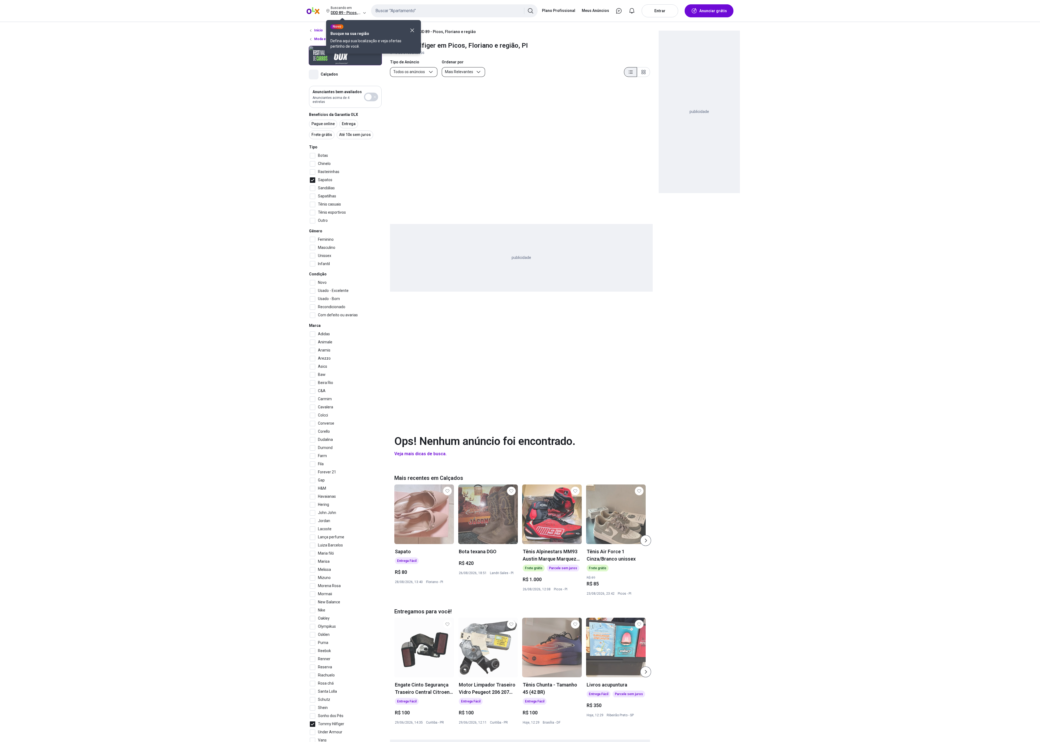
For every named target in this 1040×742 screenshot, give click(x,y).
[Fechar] (412, 30)
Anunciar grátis (713, 11)
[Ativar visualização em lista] (630, 72)
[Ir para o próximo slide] (645, 540)
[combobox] (454, 10)
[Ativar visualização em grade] (643, 72)
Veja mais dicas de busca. (420, 453)
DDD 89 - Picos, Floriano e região (446, 32)
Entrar (659, 11)
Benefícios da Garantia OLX (333, 114)
